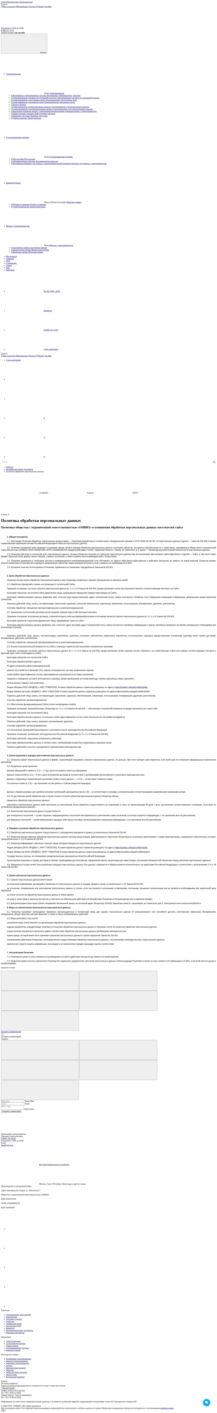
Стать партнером (13, 360)
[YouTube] (25, 1248)
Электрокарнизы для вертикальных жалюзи (70, 107)
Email (27, 1104)
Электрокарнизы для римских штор (59, 102)
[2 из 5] (118, 981)
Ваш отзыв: (29, 1109)
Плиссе (22, 105)
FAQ (8, 261)
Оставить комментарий (11, 1032)
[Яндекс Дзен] (25, 1306)
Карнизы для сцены (38, 116)
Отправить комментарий (11, 1111)
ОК (3, 1411)
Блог (8, 268)
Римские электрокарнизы (17, 1361)
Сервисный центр (13, 1324)
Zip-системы (29, 159)
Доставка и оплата (14, 1319)
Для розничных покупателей (18, 1315)
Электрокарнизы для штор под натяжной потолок (77, 98)
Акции (9, 265)
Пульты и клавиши (37, 204)
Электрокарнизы (13, 74)
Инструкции (11, 256)
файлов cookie (167, 1408)
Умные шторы (12, 1346)
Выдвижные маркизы (15, 1377)
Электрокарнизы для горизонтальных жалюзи (73, 109)
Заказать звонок (8, 1388)
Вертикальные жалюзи (16, 1368)
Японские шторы (35, 252)
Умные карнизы (34, 118)
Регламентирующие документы (19, 469)
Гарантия (10, 259)
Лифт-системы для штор (44, 114)
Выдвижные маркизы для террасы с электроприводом (83, 164)
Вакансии (10, 1328)
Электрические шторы (15, 1343)
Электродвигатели (37, 207)
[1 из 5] (40, 981)
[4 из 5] (118, 1001)
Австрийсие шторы (38, 248)
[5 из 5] (40, 1021)
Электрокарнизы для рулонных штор (61, 100)
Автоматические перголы (46, 161)
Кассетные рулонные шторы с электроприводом (75, 111)
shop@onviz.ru (7, 1145)
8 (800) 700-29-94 (8, 1138)
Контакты (10, 270)
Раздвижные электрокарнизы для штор (63, 95)
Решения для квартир (15, 1333)
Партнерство (11, 1317)
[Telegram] (25, 1229)
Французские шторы (40, 250)
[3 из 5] (40, 1001)
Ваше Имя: (29, 1101)
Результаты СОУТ (13, 1326)
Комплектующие (13, 183)
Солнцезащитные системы (17, 137)
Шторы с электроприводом (18, 226)
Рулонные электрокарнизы (17, 1363)
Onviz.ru (9, 467)
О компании (11, 263)
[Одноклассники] (25, 1287)
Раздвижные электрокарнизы (18, 1359)
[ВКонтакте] (25, 1267)
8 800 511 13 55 (7, 30)
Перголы (10, 1370)
